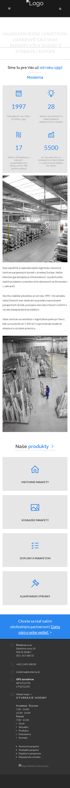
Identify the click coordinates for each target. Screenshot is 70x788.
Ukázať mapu (23, 694)
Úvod (21, 723)
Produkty (24, 730)
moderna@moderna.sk (28, 671)
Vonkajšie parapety (29, 749)
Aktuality (23, 727)
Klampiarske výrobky (29, 757)
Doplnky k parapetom (30, 753)
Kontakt (23, 737)
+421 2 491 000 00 (26, 664)
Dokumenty (25, 734)
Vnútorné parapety (29, 746)
